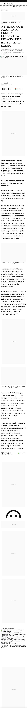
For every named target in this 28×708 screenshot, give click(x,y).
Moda (2, 6)
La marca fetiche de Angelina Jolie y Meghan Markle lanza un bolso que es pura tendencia (13, 634)
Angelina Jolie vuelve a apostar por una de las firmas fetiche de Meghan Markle (13, 645)
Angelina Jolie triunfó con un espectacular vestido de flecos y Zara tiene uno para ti (13, 640)
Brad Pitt (19, 168)
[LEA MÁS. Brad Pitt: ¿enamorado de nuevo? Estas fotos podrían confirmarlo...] (12, 183)
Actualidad (15, 6)
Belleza (6, 6)
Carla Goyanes (19, 0)
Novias (10, 6)
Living (20, 6)
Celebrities (4, 10)
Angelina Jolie (6, 106)
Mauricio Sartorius (11, 0)
